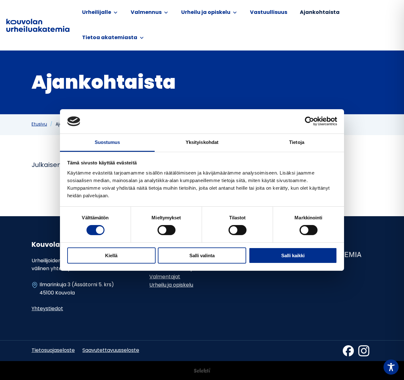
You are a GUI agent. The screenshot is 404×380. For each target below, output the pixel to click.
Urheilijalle (96, 12)
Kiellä (111, 255)
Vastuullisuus (268, 12)
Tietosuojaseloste (53, 351)
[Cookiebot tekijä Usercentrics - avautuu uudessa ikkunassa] (309, 121)
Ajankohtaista (320, 12)
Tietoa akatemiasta (109, 37)
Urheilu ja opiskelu (205, 12)
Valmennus (146, 12)
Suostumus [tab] (107, 142)
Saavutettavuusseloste (110, 351)
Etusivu (39, 124)
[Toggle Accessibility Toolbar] (391, 367)
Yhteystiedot (47, 309)
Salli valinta (202, 255)
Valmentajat (164, 277)
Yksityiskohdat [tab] (202, 142)
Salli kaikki (293, 255)
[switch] (166, 230)
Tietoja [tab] (296, 142)
